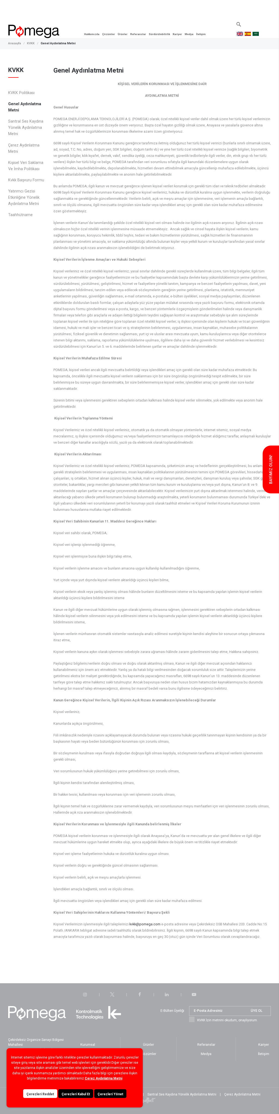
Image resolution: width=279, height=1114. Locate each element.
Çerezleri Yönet (110, 1094)
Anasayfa (14, 43)
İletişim (201, 34)
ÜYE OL (256, 1011)
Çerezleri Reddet (40, 1094)
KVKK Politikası (21, 93)
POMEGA (33, 31)
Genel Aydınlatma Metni (58, 43)
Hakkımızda (91, 34)
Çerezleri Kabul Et (76, 1094)
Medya (189, 34)
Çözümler (108, 34)
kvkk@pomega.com (144, 924)
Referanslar (138, 34)
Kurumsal (87, 1045)
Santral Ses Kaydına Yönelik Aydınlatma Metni (25, 127)
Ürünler (123, 34)
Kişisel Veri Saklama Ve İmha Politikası (25, 165)
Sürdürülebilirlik (159, 34)
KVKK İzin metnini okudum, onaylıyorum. (227, 1020)
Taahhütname (20, 215)
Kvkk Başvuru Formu (26, 180)
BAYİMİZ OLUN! (271, 469)
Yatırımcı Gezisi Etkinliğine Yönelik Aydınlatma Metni (24, 197)
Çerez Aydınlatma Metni (24, 148)
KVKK (31, 43)
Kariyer (177, 34)
